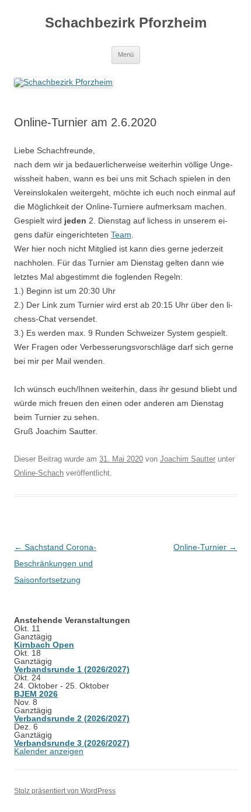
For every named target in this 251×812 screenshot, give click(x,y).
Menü (126, 54)
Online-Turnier (205, 547)
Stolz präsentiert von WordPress (65, 791)
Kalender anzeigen (48, 751)
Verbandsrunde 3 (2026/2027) (72, 743)
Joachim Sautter (187, 459)
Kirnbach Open (44, 644)
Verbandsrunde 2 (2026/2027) (72, 718)
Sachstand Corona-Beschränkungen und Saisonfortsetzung (55, 563)
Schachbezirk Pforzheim (126, 22)
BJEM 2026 (36, 694)
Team (121, 234)
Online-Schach (39, 473)
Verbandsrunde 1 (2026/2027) (72, 669)
